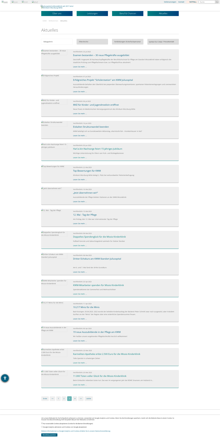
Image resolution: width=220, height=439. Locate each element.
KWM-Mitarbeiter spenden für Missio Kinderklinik (98, 285)
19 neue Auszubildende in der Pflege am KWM (97, 332)
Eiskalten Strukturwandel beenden (91, 126)
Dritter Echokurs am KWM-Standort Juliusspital (97, 258)
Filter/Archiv (83, 42)
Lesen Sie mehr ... (80, 67)
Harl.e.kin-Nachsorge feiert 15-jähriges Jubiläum (97, 148)
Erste (45, 398)
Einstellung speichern (49, 435)
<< (52, 398)
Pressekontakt (168, 42)
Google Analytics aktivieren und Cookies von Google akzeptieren (65, 427)
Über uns (56, 13)
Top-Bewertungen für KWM (87, 170)
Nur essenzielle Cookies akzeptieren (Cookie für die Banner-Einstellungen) (68, 424)
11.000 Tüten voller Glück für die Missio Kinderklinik (99, 376)
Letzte (88, 398)
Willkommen (53, 21)
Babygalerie (48, 42)
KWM (45, 21)
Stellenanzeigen (170, 2)
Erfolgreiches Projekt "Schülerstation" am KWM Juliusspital (103, 79)
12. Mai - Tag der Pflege (85, 214)
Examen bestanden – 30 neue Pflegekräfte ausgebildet (101, 55)
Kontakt (181, 2)
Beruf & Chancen (128, 13)
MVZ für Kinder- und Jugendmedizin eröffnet (96, 104)
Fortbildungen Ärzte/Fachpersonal (127, 42)
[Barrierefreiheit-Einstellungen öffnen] (5, 378)
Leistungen (92, 13)
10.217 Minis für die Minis (86, 307)
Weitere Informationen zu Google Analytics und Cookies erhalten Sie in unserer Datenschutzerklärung (75, 431)
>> (81, 398)
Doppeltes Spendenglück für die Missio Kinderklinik (99, 236)
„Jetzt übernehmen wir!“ (85, 192)
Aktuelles (163, 13)
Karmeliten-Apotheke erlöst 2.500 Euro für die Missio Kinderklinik (106, 354)
